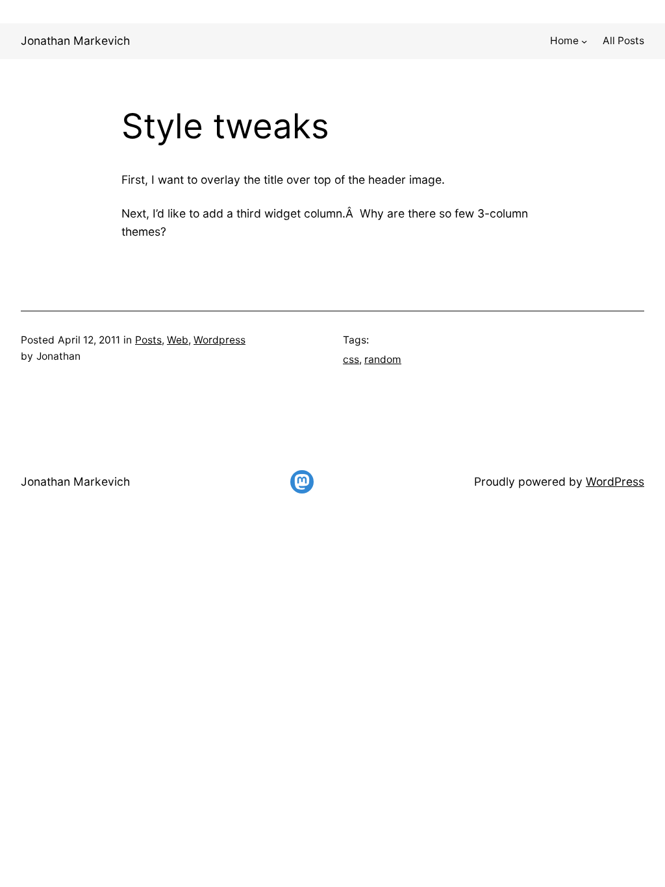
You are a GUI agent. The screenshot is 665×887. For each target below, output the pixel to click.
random (382, 359)
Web (177, 340)
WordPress (615, 481)
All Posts (623, 40)
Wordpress (219, 340)
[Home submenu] (584, 41)
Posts (148, 340)
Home (564, 40)
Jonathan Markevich (75, 40)
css (351, 359)
